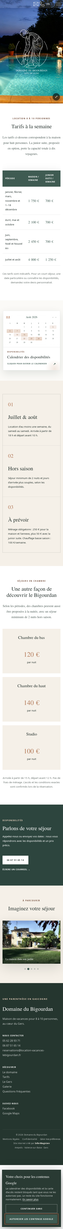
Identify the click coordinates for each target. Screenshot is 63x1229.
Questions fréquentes (16, 1091)
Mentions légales (11, 1139)
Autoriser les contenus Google (31, 1219)
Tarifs (6, 1077)
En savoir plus (30, 1199)
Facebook (9, 1108)
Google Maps (11, 1113)
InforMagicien (42, 1143)
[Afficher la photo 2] (28, 969)
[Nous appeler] (42, 4)
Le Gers (7, 1082)
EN (48, 4)
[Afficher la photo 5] (38, 969)
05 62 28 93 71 (11, 1041)
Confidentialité (29, 1139)
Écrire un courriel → (16, 869)
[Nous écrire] (35, 4)
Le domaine (10, 1072)
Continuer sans (31, 1208)
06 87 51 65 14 (15, 860)
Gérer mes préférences (50, 1139)
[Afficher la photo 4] (34, 969)
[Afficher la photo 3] (31, 969)
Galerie (7, 1086)
